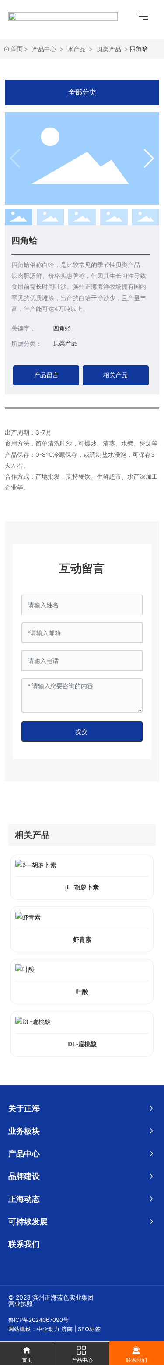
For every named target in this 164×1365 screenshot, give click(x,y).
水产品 (76, 49)
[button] (149, 158)
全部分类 (82, 92)
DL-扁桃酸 (82, 1044)
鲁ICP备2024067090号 (38, 1319)
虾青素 (82, 939)
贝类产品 (109, 49)
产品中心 (44, 49)
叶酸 (82, 992)
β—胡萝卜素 (82, 887)
